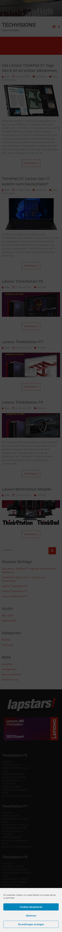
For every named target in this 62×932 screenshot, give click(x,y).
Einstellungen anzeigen (31, 924)
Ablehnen (31, 915)
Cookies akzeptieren (31, 907)
